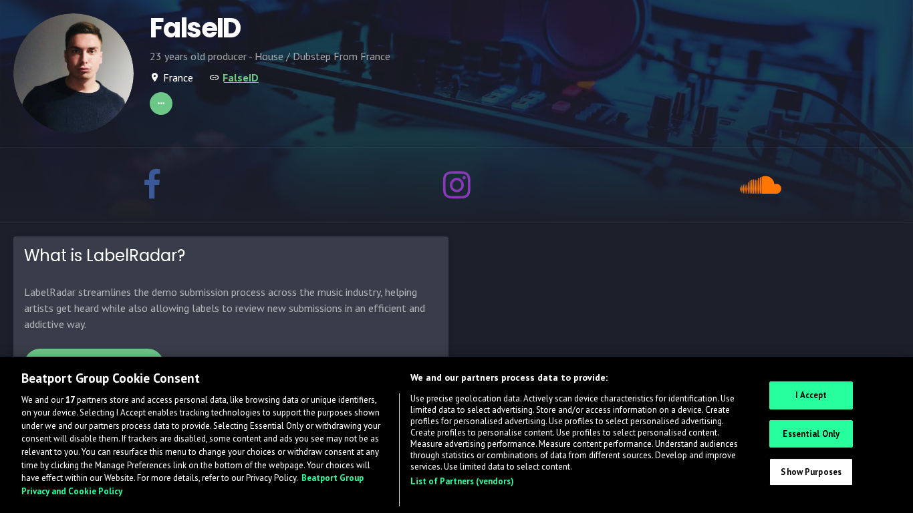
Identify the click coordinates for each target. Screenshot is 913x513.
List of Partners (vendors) (462, 481)
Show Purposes (811, 472)
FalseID (241, 77)
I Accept (811, 395)
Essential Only (811, 434)
